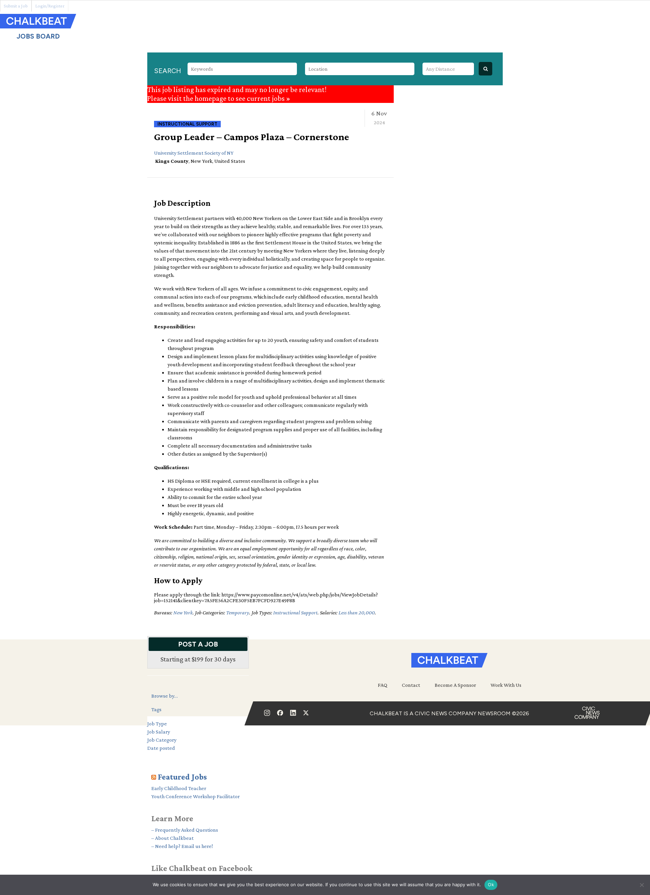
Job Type (157, 723)
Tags (156, 709)
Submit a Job (16, 5)
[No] (641, 884)
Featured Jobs (182, 776)
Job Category (161, 740)
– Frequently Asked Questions (184, 830)
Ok (491, 884)
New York (183, 612)
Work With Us (506, 685)
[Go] (485, 68)
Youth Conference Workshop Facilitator (195, 796)
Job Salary (158, 732)
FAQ (382, 685)
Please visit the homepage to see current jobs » (218, 98)
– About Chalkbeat (172, 838)
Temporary (237, 612)
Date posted (161, 748)
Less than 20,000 (357, 612)
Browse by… (164, 696)
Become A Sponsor (455, 685)
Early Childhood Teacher (178, 788)
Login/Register (50, 5)
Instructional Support (295, 612)
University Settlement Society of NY (194, 153)
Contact (411, 685)
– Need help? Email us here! (182, 846)
